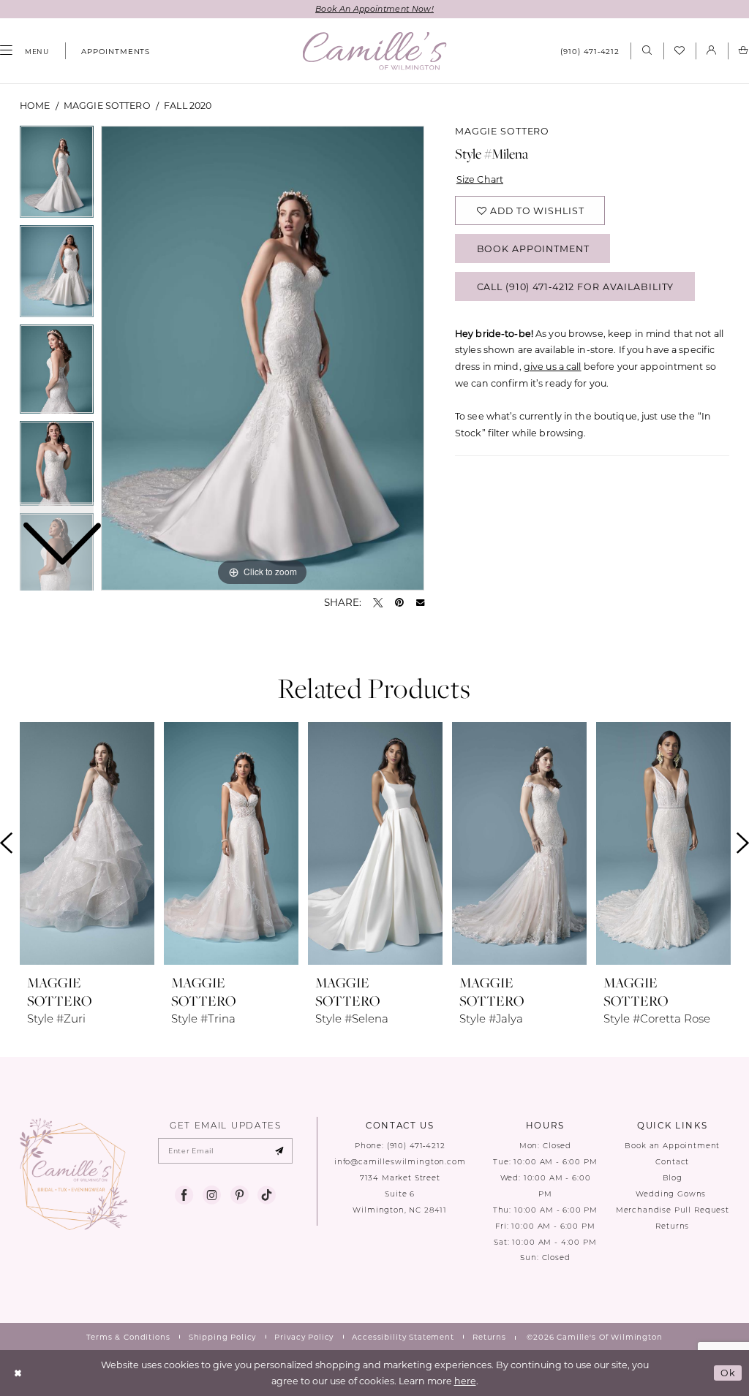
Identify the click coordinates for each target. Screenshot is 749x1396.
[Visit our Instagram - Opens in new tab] (212, 1195)
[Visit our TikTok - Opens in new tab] (266, 1195)
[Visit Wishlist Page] (679, 51)
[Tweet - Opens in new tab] (378, 602)
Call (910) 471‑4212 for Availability (575, 286)
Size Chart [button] (479, 179)
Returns (672, 1226)
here (465, 1380)
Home (35, 105)
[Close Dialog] (18, 1373)
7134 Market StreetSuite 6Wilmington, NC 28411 (400, 1194)
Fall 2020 (187, 105)
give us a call (552, 366)
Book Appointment (533, 248)
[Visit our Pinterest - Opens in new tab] (239, 1195)
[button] (712, 50)
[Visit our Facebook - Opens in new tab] (184, 1195)
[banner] (375, 50)
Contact (672, 1162)
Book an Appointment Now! (374, 9)
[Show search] (647, 50)
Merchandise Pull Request (672, 1210)
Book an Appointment (672, 1145)
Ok (728, 1372)
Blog (672, 1178)
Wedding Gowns (672, 1194)
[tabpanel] (263, 358)
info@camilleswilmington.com (400, 1162)
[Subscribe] (279, 1151)
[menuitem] (110, 51)
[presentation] (87, 843)
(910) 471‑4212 (416, 1145)
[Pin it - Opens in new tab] (399, 602)
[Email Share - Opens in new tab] (420, 603)
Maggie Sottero (107, 105)
